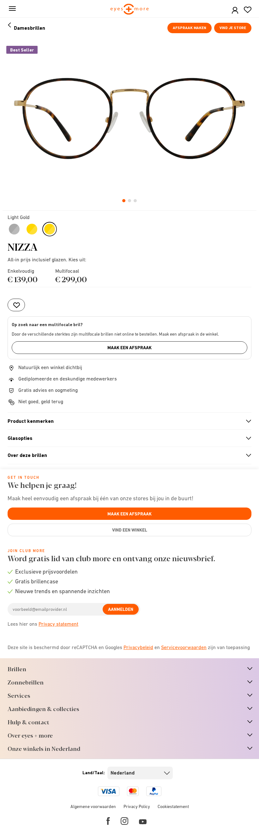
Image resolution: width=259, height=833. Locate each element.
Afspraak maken (189, 28)
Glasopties (127, 438)
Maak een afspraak (129, 347)
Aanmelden (120, 609)
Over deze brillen (127, 455)
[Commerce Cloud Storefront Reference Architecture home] (129, 9)
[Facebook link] (108, 821)
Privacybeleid (138, 647)
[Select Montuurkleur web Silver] (14, 229)
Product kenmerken (127, 421)
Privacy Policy (136, 806)
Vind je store (233, 28)
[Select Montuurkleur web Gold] (32, 229)
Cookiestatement (173, 806)
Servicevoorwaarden (184, 647)
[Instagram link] (124, 821)
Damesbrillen (29, 28)
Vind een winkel (129, 529)
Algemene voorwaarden (93, 806)
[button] (235, 10)
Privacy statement (58, 624)
